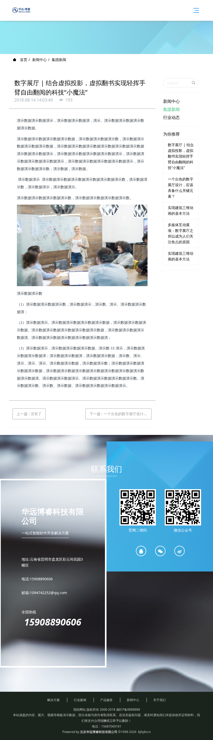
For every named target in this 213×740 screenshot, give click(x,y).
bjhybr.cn (144, 732)
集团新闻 (59, 59)
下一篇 (121, 413)
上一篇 (29, 413)
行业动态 (171, 117)
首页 (23, 59)
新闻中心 (39, 59)
